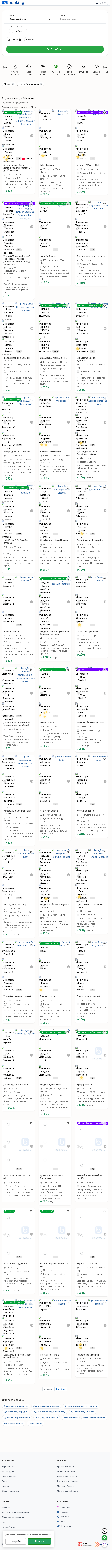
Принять (39, 1541)
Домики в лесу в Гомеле (82, 1412)
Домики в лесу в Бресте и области (81, 1406)
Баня (4, 1481)
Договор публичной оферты (15, 1512)
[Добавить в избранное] (31, 113)
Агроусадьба (8, 1466)
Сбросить (30, 39)
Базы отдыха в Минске (94, 1417)
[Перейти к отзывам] (7, 157)
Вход (63, 1521)
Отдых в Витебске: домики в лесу (49, 1412)
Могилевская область (67, 1491)
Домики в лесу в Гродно (15, 1412)
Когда (63, 15)
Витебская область (66, 1471)
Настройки (16, 1541)
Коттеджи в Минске (13, 1423)
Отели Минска (35, 1423)
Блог (4, 1522)
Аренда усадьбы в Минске (46, 1406)
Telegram (65, 1512)
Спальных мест (16, 26)
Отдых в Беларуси (19, 107)
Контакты (62, 1501)
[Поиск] (104, 1531)
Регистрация (67, 1526)
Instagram (65, 1507)
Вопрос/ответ (8, 1527)
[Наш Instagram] (104, 1544)
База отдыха (8, 1471)
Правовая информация (13, 1517)
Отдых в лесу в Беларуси (16, 1406)
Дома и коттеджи (10, 1491)
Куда (11, 15)
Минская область (65, 1486)
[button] (5, 67)
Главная (5, 107)
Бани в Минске (71, 1417)
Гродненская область (67, 1481)
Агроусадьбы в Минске (47, 1417)
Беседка (6, 1486)
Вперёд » (60, 1389)
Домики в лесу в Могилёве (17, 1417)
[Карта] (104, 1537)
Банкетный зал (9, 1476)
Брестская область (66, 1466)
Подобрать (57, 49)
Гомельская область (67, 1476)
